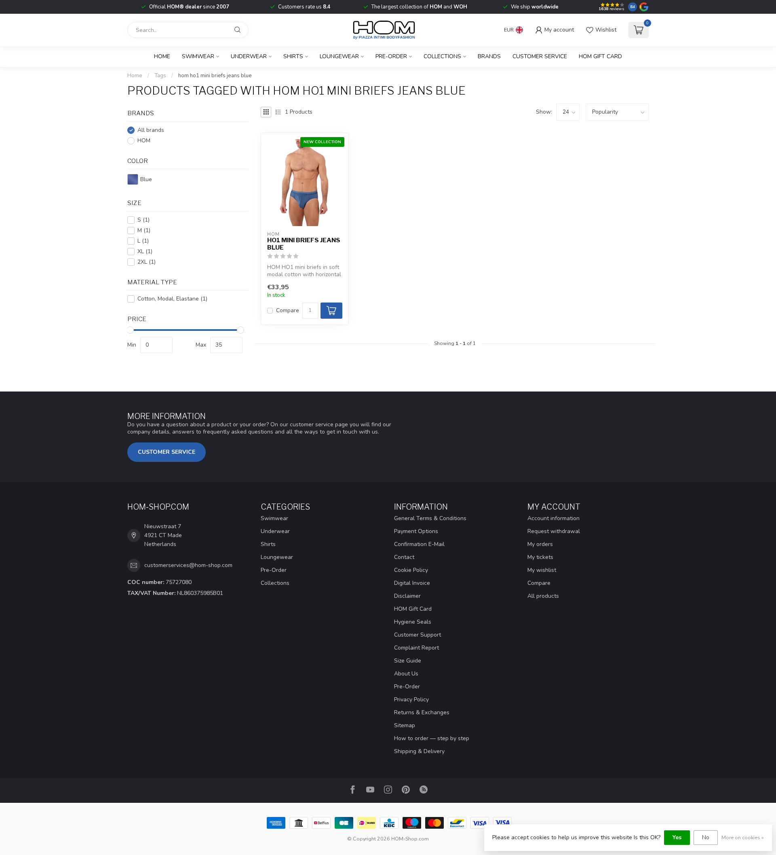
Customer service (539, 56)
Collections (442, 56)
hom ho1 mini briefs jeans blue (215, 75)
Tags (160, 75)
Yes (677, 837)
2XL (146, 262)
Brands (489, 56)
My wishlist (541, 570)
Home (162, 56)
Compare (287, 310)
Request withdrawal (553, 531)
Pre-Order (391, 56)
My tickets (540, 557)
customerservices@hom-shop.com (188, 565)
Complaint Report (416, 648)
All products (543, 596)
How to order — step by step (431, 738)
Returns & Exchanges (421, 712)
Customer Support (417, 635)
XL (144, 251)
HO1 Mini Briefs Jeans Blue (303, 244)
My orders (540, 544)
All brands (150, 130)
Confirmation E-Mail (419, 544)
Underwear (249, 56)
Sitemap (404, 725)
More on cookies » (742, 837)
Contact (404, 557)
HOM (143, 141)
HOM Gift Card (600, 56)
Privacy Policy (411, 699)
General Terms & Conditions (430, 518)
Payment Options (416, 531)
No (705, 837)
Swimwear (198, 56)
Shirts (293, 56)
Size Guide (407, 661)
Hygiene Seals (412, 622)
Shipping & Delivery (419, 751)
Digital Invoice (412, 583)
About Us (406, 673)
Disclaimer (407, 596)
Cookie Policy (411, 570)
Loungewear (339, 56)
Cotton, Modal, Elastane (172, 299)
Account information (553, 518)
